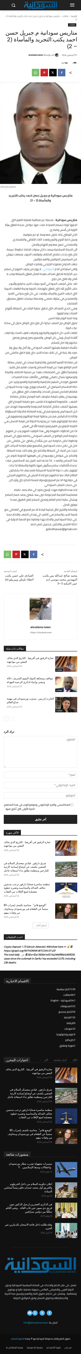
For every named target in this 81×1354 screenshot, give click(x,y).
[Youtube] (29, 1313)
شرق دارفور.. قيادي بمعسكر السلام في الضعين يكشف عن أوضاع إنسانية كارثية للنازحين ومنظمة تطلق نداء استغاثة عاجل (26, 867)
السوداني (48, 269)
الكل (75, 1060)
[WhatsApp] (35, 72)
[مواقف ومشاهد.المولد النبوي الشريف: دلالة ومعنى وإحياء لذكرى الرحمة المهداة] (66, 684)
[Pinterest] (44, 72)
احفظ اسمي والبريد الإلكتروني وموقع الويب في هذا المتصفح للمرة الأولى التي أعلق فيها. (37, 806)
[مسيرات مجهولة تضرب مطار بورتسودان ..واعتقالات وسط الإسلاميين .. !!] (66, 1169)
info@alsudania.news (36, 1322)
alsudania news (35, 55)
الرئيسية (74, 16)
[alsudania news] (57, 55)
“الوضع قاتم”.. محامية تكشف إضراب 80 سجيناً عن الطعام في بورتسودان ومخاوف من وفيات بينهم (26, 909)
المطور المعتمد (18, 1339)
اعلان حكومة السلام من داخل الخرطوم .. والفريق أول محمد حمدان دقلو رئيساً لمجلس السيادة (28, 1187)
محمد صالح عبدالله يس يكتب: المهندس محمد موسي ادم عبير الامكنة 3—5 (59, 579)
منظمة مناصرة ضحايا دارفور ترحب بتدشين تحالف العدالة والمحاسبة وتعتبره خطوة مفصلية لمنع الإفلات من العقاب (27, 888)
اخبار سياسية (60, 1060)
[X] (53, 72)
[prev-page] (12, 718)
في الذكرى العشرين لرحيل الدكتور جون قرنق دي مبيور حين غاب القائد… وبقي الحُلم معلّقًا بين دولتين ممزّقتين (29, 1208)
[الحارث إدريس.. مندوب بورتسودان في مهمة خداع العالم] (66, 704)
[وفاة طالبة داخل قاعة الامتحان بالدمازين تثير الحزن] (66, 1230)
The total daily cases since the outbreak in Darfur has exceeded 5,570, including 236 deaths (39, 958)
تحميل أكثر (42, 925)
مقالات (65, 16)
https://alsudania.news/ (40, 632)
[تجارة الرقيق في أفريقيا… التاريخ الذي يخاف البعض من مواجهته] (66, 664)
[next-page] (6, 718)
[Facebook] (61, 72)
